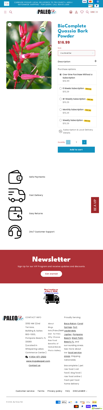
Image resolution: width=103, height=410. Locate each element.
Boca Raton (70, 323)
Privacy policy (54, 391)
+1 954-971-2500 (37, 356)
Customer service (25, 391)
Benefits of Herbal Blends (54, 345)
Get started (51, 274)
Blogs (50, 327)
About (51, 323)
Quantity (61, 142)
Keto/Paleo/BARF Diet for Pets (56, 332)
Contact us (34, 365)
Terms (41, 391)
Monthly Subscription (77, 109)
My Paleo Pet (18, 402)
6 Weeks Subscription (77, 88)
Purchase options (67, 69)
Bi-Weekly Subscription (78, 99)
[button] (5, 12)
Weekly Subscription (76, 120)
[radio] (60, 74)
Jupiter (68, 334)
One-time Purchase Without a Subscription (77, 76)
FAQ (67, 391)
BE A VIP (95, 205)
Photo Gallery (54, 350)
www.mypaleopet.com (38, 361)
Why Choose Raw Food (54, 339)
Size (59, 48)
